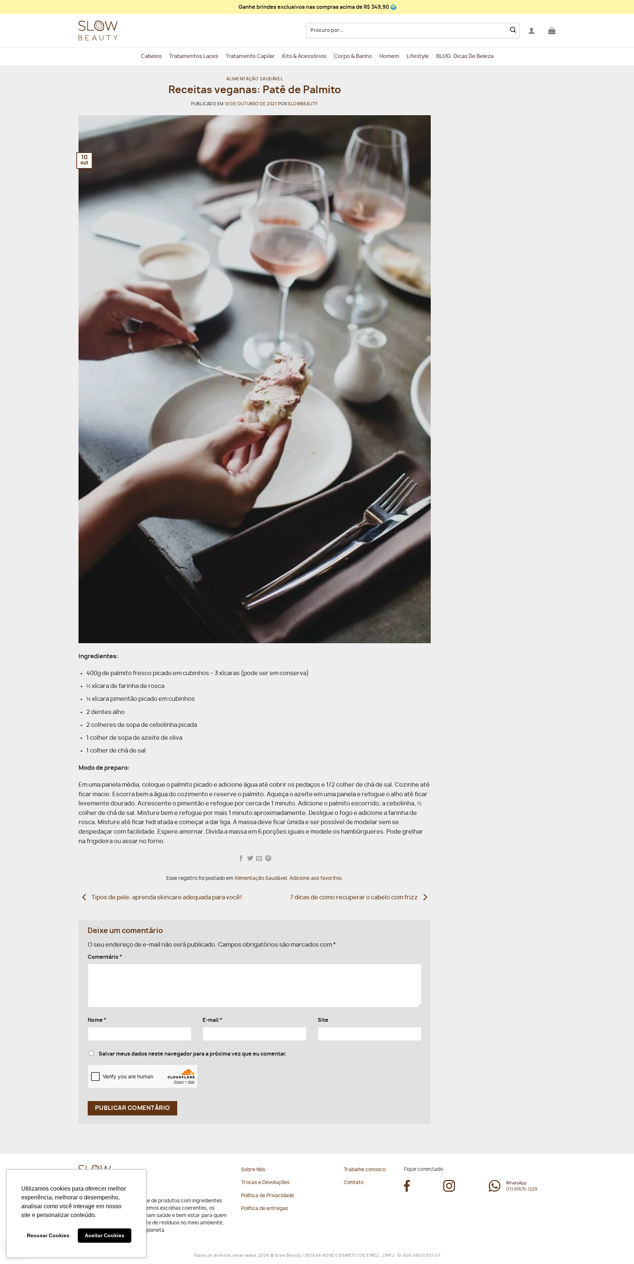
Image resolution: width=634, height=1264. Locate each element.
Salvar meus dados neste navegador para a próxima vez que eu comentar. (193, 1054)
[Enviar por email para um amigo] (259, 858)
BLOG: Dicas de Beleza (464, 56)
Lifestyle (418, 56)
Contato (354, 1182)
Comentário (105, 957)
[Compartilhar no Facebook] (241, 858)
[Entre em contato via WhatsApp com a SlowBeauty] (494, 1190)
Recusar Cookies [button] (48, 1235)
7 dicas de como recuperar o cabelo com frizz (354, 897)
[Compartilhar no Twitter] (250, 858)
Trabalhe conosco (365, 1170)
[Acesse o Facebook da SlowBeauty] (407, 1190)
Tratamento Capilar (250, 56)
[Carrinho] (551, 30)
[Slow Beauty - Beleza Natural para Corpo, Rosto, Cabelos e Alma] (115, 31)
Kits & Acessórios (304, 56)
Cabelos (151, 56)
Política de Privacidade (267, 1196)
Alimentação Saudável (254, 79)
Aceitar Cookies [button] (104, 1235)
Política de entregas (264, 1208)
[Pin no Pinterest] (268, 858)
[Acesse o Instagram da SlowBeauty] (449, 1190)
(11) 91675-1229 (521, 1189)
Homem (389, 56)
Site (323, 1020)
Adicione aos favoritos (315, 878)
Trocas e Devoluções (265, 1182)
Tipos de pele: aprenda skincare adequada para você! (166, 897)
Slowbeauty (303, 104)
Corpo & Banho (353, 56)
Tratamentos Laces (193, 56)
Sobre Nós (253, 1170)
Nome (97, 1020)
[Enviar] (513, 31)
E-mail (212, 1020)
